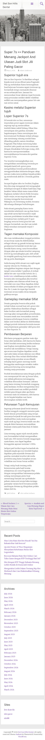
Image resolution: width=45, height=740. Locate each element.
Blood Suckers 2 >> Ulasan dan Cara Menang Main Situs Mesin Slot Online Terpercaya (10, 508)
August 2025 (9, 634)
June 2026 (8, 597)
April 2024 (8, 686)
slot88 (6, 718)
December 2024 (11, 660)
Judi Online (11, 493)
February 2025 (10, 653)
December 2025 (11, 619)
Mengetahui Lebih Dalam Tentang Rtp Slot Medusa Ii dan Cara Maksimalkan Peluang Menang (22, 571)
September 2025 (11, 631)
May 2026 (8, 601)
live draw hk (9, 710)
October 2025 (10, 627)
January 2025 (9, 656)
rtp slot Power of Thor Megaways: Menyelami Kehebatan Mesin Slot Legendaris (18, 549)
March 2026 (9, 608)
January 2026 (9, 616)
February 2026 (10, 612)
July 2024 (8, 675)
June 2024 (8, 679)
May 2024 (8, 682)
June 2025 (8, 642)
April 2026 (8, 605)
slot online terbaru (27, 493)
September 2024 (11, 667)
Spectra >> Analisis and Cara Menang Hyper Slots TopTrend (34, 506)
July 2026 (8, 594)
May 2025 (8, 645)
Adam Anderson (26, 70)
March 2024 (9, 690)
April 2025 (8, 649)
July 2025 (8, 638)
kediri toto (8, 276)
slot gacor (8, 714)
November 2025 (11, 623)
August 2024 (9, 671)
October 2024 (10, 664)
